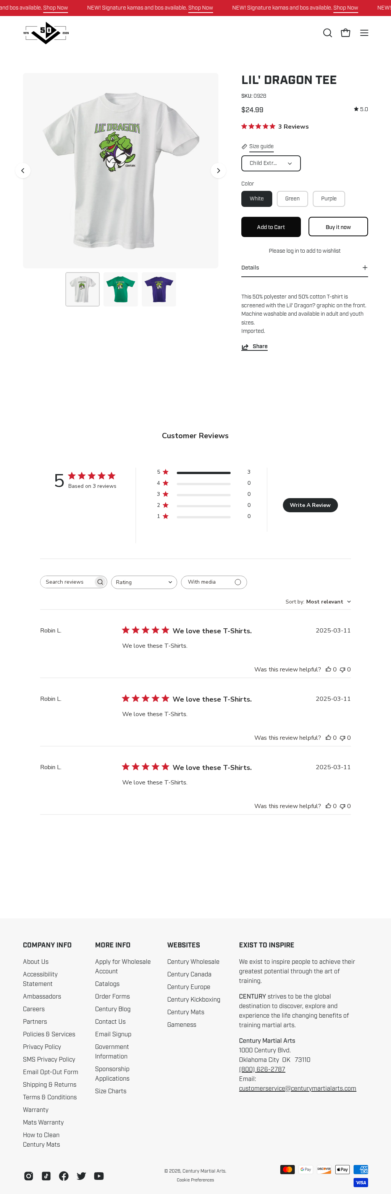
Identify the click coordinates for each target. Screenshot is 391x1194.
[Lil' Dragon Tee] (82, 289)
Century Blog (113, 1009)
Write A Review (310, 505)
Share (260, 346)
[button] (327, 32)
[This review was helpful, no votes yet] (328, 669)
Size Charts (110, 1091)
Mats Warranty (43, 1122)
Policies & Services (49, 1034)
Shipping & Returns (49, 1085)
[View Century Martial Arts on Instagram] (28, 1176)
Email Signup (113, 1034)
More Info (113, 945)
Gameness (181, 1025)
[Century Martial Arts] (46, 33)
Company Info (47, 945)
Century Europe (188, 987)
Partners (35, 1022)
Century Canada (189, 974)
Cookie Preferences (195, 1180)
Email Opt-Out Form (50, 1072)
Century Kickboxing (193, 1000)
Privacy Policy (42, 1047)
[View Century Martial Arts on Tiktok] (46, 1176)
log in (292, 250)
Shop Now (55, 7)
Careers (34, 1009)
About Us (35, 962)
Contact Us (110, 1022)
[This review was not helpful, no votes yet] (342, 669)
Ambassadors (42, 996)
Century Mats (185, 1012)
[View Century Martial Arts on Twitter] (81, 1176)
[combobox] (144, 582)
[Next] (218, 170)
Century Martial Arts (204, 1171)
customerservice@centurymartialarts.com (297, 1088)
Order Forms (112, 996)
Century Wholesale (193, 962)
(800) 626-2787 (262, 1069)
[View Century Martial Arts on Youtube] (99, 1176)
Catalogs (107, 984)
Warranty (35, 1110)
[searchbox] (66, 582)
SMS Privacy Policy (49, 1059)
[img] (361, 109)
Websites (183, 945)
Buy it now (338, 226)
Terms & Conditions (50, 1097)
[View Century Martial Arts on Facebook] (63, 1176)
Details (250, 267)
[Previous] (23, 170)
